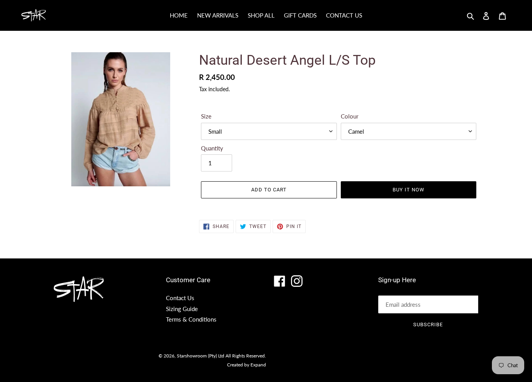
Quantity (212, 148)
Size (206, 116)
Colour (349, 116)
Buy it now (409, 190)
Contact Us (180, 297)
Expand (258, 365)
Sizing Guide (182, 308)
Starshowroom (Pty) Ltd (200, 356)
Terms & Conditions (191, 319)
